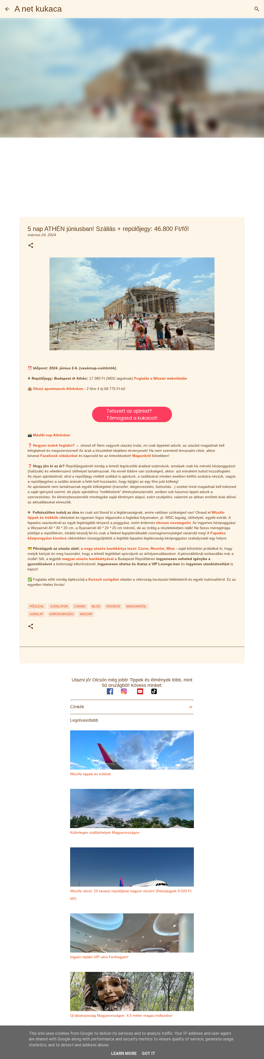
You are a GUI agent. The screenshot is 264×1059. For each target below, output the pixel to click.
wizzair (86, 614)
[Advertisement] (132, 176)
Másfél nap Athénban (51, 435)
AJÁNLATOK (59, 606)
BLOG (96, 606)
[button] (31, 245)
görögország (61, 614)
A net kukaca (38, 8)
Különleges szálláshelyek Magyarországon (104, 832)
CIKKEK (80, 606)
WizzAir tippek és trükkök (90, 774)
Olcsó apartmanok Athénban (58, 389)
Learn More (124, 1053)
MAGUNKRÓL (136, 606)
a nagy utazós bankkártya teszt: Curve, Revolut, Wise (128, 548)
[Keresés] (257, 9)
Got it (148, 1053)
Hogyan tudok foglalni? (54, 445)
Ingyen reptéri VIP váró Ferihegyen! (99, 957)
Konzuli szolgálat (103, 579)
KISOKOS (113, 606)
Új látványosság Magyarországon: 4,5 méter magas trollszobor (121, 1015)
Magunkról (141, 456)
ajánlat (36, 614)
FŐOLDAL (37, 606)
